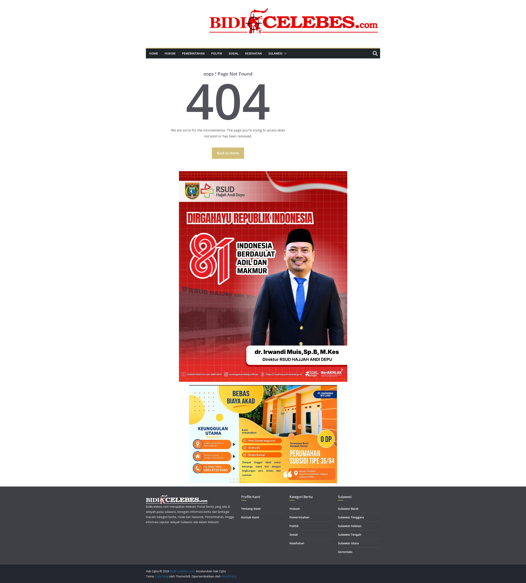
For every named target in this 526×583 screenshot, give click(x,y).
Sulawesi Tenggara (351, 517)
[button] (284, 53)
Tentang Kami (251, 509)
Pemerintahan (193, 53)
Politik (216, 53)
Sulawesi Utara (348, 543)
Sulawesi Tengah (349, 535)
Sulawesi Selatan (349, 526)
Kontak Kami (250, 517)
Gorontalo (345, 552)
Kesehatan (253, 53)
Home (153, 53)
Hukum (170, 53)
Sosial (234, 53)
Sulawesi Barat (348, 509)
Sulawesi (275, 53)
